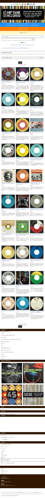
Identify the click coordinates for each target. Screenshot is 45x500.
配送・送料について (10, 492)
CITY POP (2, 450)
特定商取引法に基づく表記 (21, 492)
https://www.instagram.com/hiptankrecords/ (7, 414)
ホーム (2, 48)
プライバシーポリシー (28, 492)
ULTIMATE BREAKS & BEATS (24, 48)
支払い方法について (4, 492)
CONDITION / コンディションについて (7, 435)
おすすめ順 (4, 57)
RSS (38, 492)
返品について (15, 492)
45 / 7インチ (3, 448)
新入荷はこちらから (23, 32)
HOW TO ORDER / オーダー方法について (8, 437)
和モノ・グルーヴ (4, 446)
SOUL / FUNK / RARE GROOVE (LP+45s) (11, 48)
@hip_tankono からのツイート (5, 409)
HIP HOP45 (3, 457)
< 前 (20, 62)
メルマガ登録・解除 (34, 492)
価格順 (7, 57)
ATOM (40, 492)
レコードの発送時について (5, 439)
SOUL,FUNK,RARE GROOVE (6, 444)
